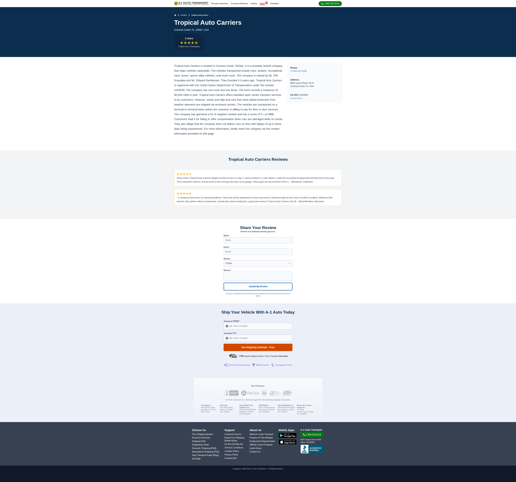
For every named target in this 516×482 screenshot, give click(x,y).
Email (227, 247)
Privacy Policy (269, 294)
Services (219, 3)
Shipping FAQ (198, 441)
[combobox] (258, 326)
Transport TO (230, 333)
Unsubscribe (231, 458)
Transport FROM (232, 321)
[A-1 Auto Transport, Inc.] (191, 3)
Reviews (239, 3)
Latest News (255, 448)
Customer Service (233, 434)
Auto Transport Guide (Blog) (205, 455)
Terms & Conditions (234, 448)
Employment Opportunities (262, 441)
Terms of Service (284, 294)
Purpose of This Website (261, 438)
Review (227, 270)
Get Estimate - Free (258, 347)
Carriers (184, 15)
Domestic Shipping (201, 448)
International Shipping (203, 452)
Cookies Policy (232, 451)
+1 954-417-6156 (298, 71)
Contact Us (255, 452)
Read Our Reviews (201, 438)
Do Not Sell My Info (234, 444)
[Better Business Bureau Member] (312, 449)
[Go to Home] (175, 15)
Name (227, 235)
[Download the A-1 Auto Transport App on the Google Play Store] (288, 435)
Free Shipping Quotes (202, 434)
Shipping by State (200, 445)
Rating (227, 259)
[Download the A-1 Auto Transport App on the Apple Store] (288, 442)
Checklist (274, 3)
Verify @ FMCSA (296, 98)
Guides (254, 3)
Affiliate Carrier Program (261, 445)
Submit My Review (258, 286)
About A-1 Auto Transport (261, 434)
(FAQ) (213, 448)
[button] (330, 3)
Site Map (196, 459)
